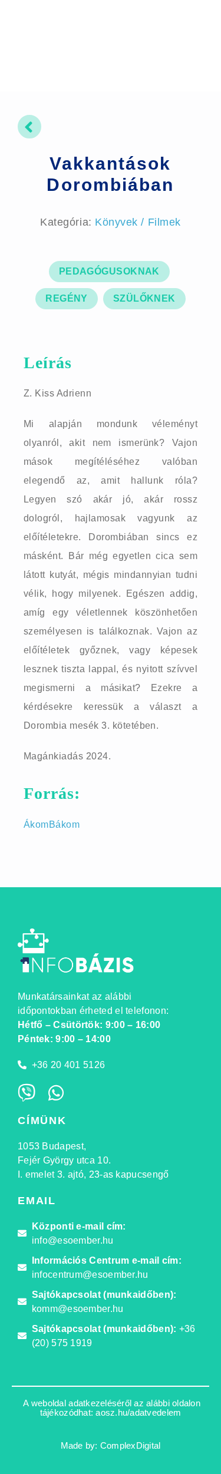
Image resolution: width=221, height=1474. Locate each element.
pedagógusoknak (109, 271)
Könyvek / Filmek (138, 222)
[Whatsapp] (56, 1093)
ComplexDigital (130, 1445)
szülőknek (144, 298)
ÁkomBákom (52, 824)
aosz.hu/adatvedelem (138, 1412)
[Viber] (26, 1093)
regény (66, 298)
